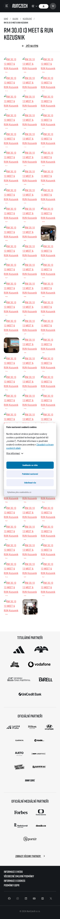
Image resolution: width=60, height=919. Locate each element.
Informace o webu (13, 872)
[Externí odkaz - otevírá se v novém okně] (18, 649)
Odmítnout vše (30, 482)
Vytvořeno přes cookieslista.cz (19, 492)
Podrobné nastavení (30, 473)
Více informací (13, 453)
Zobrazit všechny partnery (28, 856)
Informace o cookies (14, 881)
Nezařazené (27, 18)
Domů (6, 18)
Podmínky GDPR (11, 885)
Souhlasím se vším (30, 465)
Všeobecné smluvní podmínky (19, 876)
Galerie (15, 18)
